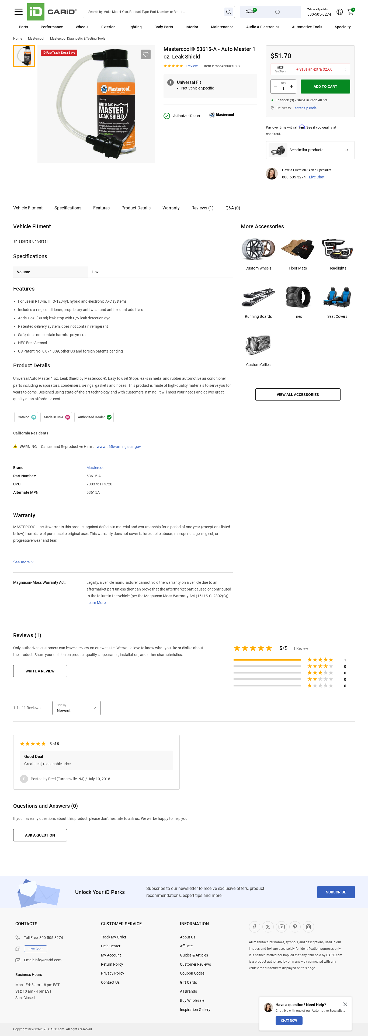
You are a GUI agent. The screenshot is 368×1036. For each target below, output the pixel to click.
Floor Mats (298, 268)
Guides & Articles (194, 955)
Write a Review (40, 671)
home (17, 38)
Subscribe (336, 892)
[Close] (345, 1004)
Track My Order (113, 937)
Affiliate (186, 946)
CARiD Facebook (254, 927)
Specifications (67, 207)
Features (101, 207)
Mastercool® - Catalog (26, 417)
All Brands (188, 991)
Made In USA (56, 417)
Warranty (171, 207)
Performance (52, 27)
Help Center (110, 946)
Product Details (136, 207)
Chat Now (289, 1021)
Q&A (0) (232, 207)
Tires (298, 316)
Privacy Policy (112, 973)
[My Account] (339, 11)
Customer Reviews (195, 964)
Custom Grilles (258, 364)
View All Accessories (298, 394)
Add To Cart (325, 86)
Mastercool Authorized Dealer (94, 417)
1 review (191, 66)
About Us (187, 937)
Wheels (82, 27)
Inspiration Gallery (195, 1009)
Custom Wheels (258, 268)
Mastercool (36, 38)
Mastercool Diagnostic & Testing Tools (77, 38)
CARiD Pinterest (295, 927)
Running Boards (258, 316)
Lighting (134, 27)
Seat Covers (337, 316)
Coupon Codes (192, 973)
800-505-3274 (319, 14)
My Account (111, 955)
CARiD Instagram (308, 927)
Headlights (337, 268)
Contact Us (110, 982)
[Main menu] (18, 11)
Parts (23, 27)
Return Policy (112, 964)
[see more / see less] (23, 562)
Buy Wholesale (192, 1000)
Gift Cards (188, 982)
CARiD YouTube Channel (281, 927)
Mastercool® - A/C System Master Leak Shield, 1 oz (24, 56)
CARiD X (268, 927)
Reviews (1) (203, 207)
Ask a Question (40, 835)
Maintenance (222, 27)
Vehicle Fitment (28, 207)
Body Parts (163, 27)
